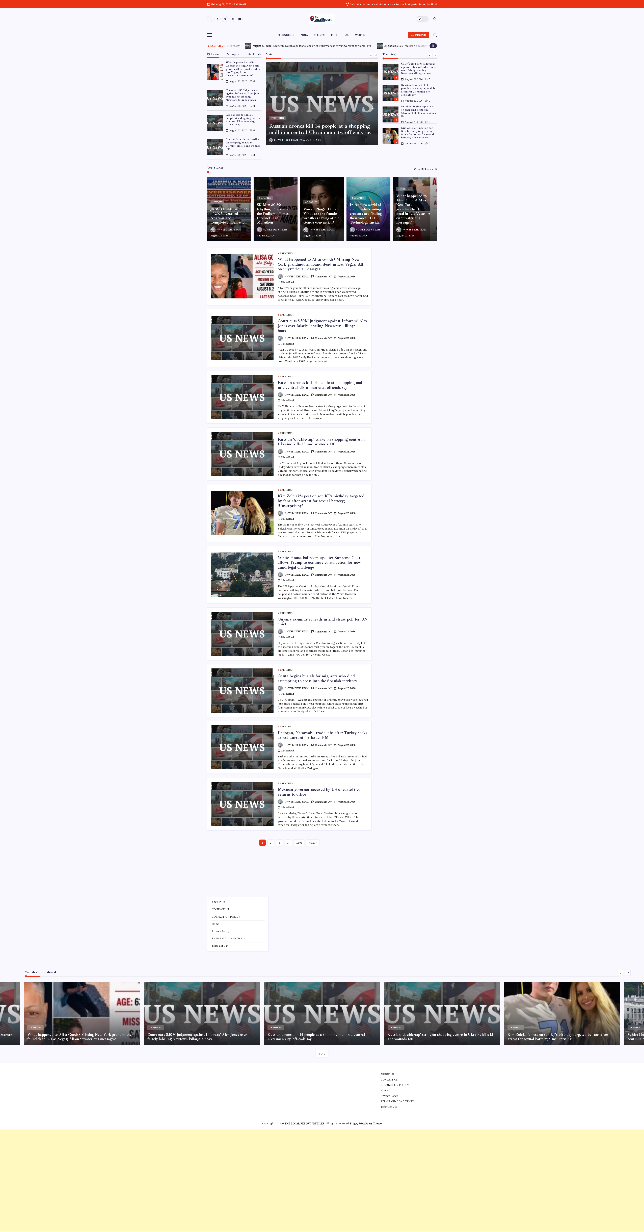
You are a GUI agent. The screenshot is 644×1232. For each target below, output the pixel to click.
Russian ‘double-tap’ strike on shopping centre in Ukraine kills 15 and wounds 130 (243, 144)
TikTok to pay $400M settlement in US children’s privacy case (364, 45)
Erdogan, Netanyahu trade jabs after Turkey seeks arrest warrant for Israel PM (322, 735)
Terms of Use (220, 945)
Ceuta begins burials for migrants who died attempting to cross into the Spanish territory (317, 678)
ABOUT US (218, 902)
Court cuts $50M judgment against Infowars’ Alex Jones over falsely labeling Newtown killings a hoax (243, 95)
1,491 (299, 842)
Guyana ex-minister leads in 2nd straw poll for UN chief (418, 142)
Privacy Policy (220, 931)
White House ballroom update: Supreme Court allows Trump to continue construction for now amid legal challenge (417, 123)
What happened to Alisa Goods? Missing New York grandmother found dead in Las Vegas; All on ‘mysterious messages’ (243, 69)
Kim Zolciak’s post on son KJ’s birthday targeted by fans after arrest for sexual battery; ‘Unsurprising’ (417, 100)
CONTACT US (220, 909)
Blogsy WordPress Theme (366, 1123)
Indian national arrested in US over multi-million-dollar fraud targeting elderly (244, 45)
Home (215, 924)
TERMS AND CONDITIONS (228, 938)
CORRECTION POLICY (226, 916)
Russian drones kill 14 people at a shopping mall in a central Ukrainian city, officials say (243, 119)
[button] (423, 19)
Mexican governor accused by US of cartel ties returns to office (319, 792)
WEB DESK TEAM (287, 139)
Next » (313, 842)
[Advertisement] (322, 871)
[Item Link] (215, 72)
